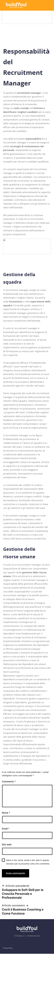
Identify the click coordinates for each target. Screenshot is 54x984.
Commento (9, 781)
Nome (6, 812)
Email (5, 828)
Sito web (6, 844)
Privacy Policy (7, 948)
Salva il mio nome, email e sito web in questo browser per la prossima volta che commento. (28, 862)
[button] (45, 4)
